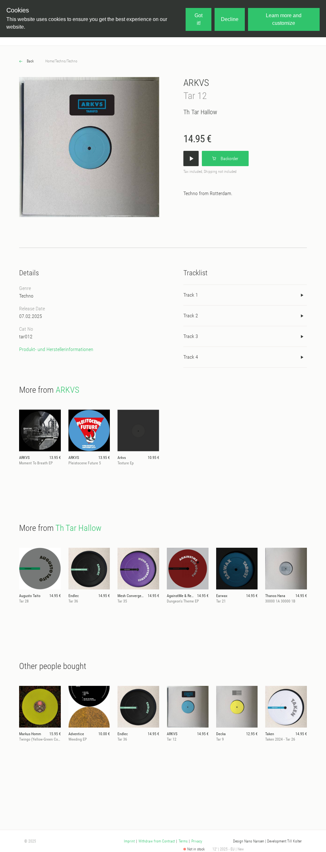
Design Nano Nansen (248, 841)
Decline (229, 19)
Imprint (129, 841)
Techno (60, 61)
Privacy (196, 841)
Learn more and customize (283, 19)
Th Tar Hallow (200, 112)
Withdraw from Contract (156, 841)
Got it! (198, 19)
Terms (183, 841)
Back (30, 61)
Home (49, 61)
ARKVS (196, 82)
